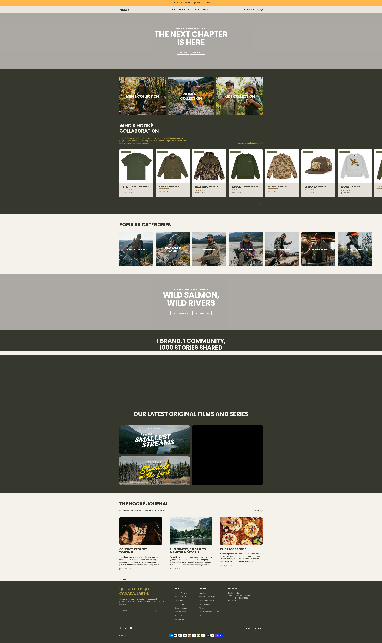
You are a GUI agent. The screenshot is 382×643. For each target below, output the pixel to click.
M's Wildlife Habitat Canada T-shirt (136, 187)
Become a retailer (182, 608)
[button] (128, 190)
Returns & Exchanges (207, 597)
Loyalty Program (181, 593)
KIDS (189, 10)
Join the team (180, 612)
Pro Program (180, 600)
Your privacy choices (207, 612)
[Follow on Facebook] (120, 628)
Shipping (202, 593)
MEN (173, 10)
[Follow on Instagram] (125, 628)
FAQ (200, 615)
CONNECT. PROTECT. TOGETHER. (133, 550)
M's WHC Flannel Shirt (278, 186)
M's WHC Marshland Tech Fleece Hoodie (207, 187)
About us (178, 615)
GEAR (197, 10)
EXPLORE (205, 10)
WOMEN (182, 10)
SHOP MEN (183, 52)
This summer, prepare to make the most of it (188, 550)
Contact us (179, 619)
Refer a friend (180, 597)
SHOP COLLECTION (202, 313)
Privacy (202, 608)
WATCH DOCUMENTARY (181, 313)
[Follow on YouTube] (131, 628)
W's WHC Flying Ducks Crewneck (351, 187)
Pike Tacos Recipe (233, 549)
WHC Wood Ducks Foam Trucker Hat (315, 187)
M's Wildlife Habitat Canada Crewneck (245, 187)
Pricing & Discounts (206, 600)
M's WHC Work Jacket (169, 186)
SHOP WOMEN (197, 52)
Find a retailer (180, 604)
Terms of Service (205, 604)
